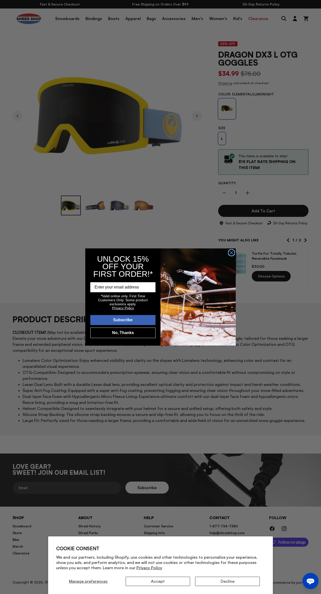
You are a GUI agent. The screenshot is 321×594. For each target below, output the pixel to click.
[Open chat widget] (310, 581)
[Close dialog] (231, 253)
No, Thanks (123, 333)
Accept (158, 581)
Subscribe (123, 320)
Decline (227, 581)
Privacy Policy (149, 567)
